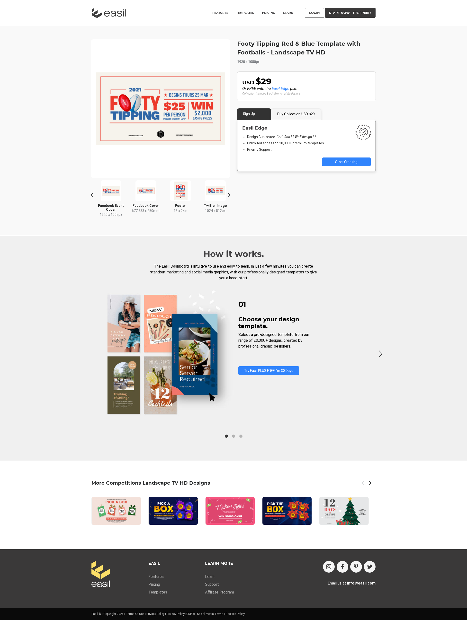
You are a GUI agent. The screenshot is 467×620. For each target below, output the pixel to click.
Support (212, 584)
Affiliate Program (219, 592)
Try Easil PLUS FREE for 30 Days (268, 371)
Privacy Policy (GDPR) (181, 614)
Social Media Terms (210, 614)
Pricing (268, 13)
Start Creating (346, 162)
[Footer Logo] (100, 574)
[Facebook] (342, 567)
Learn (288, 13)
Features (156, 576)
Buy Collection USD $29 (296, 114)
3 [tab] (240, 436)
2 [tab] (233, 436)
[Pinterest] (356, 567)
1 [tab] (226, 436)
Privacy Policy (155, 614)
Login (314, 13)
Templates (157, 592)
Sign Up (249, 114)
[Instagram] (329, 567)
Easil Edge (280, 88)
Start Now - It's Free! (349, 13)
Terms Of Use (135, 614)
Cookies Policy (235, 614)
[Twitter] (370, 567)
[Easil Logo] (110, 13)
